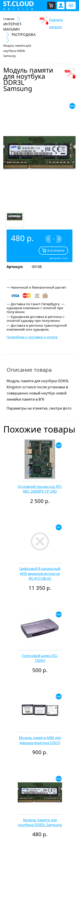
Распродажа (24, 34)
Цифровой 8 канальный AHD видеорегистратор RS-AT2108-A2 (39, 573)
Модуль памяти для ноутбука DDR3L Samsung (40, 822)
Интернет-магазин (12, 27)
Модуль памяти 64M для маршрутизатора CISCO (40, 740)
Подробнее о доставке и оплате (32, 337)
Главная (8, 19)
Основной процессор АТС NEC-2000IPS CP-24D (40, 489)
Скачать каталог (56, 21)
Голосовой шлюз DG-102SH (40, 658)
